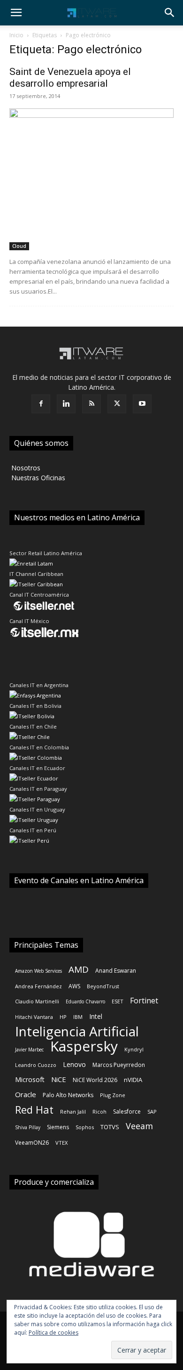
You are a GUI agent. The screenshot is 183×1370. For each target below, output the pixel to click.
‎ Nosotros (24, 467)
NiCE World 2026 (95, 1080)
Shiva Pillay (27, 1127)
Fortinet (144, 1001)
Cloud (19, 246)
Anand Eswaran (115, 971)
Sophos (85, 1127)
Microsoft (30, 1079)
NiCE (58, 1079)
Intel (95, 1016)
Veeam (139, 1126)
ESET (117, 1001)
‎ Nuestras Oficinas (37, 477)
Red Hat (34, 1110)
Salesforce (127, 1111)
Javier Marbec (29, 1049)
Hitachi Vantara (34, 1016)
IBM (78, 1016)
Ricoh (99, 1111)
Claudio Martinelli (37, 1001)
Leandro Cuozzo (35, 1064)
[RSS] (91, 403)
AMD (79, 970)
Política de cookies (53, 1333)
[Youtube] (142, 403)
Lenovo (74, 1064)
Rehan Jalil (73, 1111)
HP (63, 1016)
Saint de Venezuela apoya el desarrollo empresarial (70, 77)
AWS (74, 986)
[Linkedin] (66, 403)
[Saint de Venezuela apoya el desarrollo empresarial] (91, 179)
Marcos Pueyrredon (118, 1065)
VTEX (61, 1142)
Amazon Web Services (38, 971)
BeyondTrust (103, 986)
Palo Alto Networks (68, 1095)
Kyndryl (134, 1049)
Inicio (16, 35)
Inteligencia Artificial (77, 1031)
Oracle (25, 1094)
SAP (152, 1111)
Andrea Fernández (38, 986)
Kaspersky (84, 1046)
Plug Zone (112, 1095)
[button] (16, 12)
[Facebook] (40, 403)
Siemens (58, 1127)
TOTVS (109, 1127)
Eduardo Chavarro (85, 1001)
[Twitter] (116, 403)
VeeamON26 (32, 1143)
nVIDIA (133, 1079)
